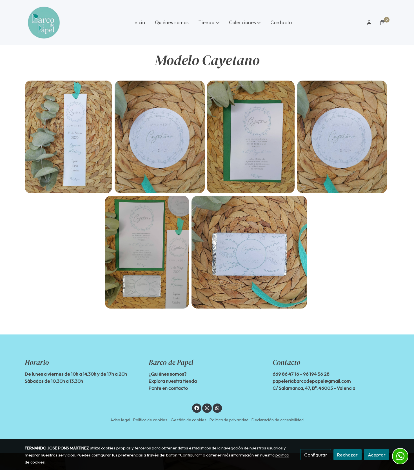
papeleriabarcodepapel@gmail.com (312, 381)
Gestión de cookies (188, 419)
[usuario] (369, 22)
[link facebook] (197, 407)
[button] (209, 23)
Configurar (315, 455)
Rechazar (347, 455)
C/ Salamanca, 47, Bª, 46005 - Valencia (314, 388)
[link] (44, 22)
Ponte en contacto (168, 388)
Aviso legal (120, 419)
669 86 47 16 (286, 374)
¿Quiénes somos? (167, 374)
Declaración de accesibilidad (277, 419)
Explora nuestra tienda (173, 381)
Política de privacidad (229, 419)
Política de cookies (150, 419)
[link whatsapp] (217, 407)
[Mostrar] (68, 137)
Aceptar (377, 455)
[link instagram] (207, 407)
